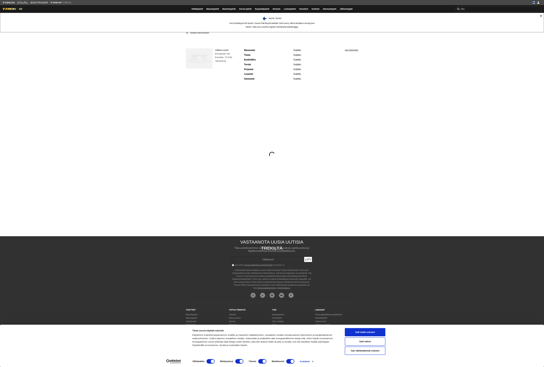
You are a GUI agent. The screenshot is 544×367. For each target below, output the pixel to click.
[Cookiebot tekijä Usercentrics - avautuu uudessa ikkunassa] (173, 361)
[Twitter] (291, 295)
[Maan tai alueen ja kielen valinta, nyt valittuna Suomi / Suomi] (533, 2)
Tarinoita (232, 314)
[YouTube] (281, 295)
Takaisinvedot (320, 321)
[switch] (239, 361)
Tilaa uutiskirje (278, 321)
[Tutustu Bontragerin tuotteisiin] (39, 2)
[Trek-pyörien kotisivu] (8, 2)
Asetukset (305, 361)
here (296, 27)
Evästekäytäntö (321, 318)
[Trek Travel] (61, 2)
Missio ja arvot (235, 318)
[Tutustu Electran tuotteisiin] (22, 2)
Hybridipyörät (191, 321)
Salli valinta (365, 341)
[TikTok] (262, 295)
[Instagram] (253, 295)
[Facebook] (272, 295)
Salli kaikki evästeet (365, 332)
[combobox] (499, 9)
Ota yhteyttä (277, 318)
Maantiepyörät (191, 314)
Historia (232, 321)
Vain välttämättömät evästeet (365, 350)
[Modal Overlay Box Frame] (272, 263)
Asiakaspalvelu (278, 314)
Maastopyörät (191, 318)
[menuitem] (197, 9)
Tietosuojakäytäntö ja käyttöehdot (328, 314)
